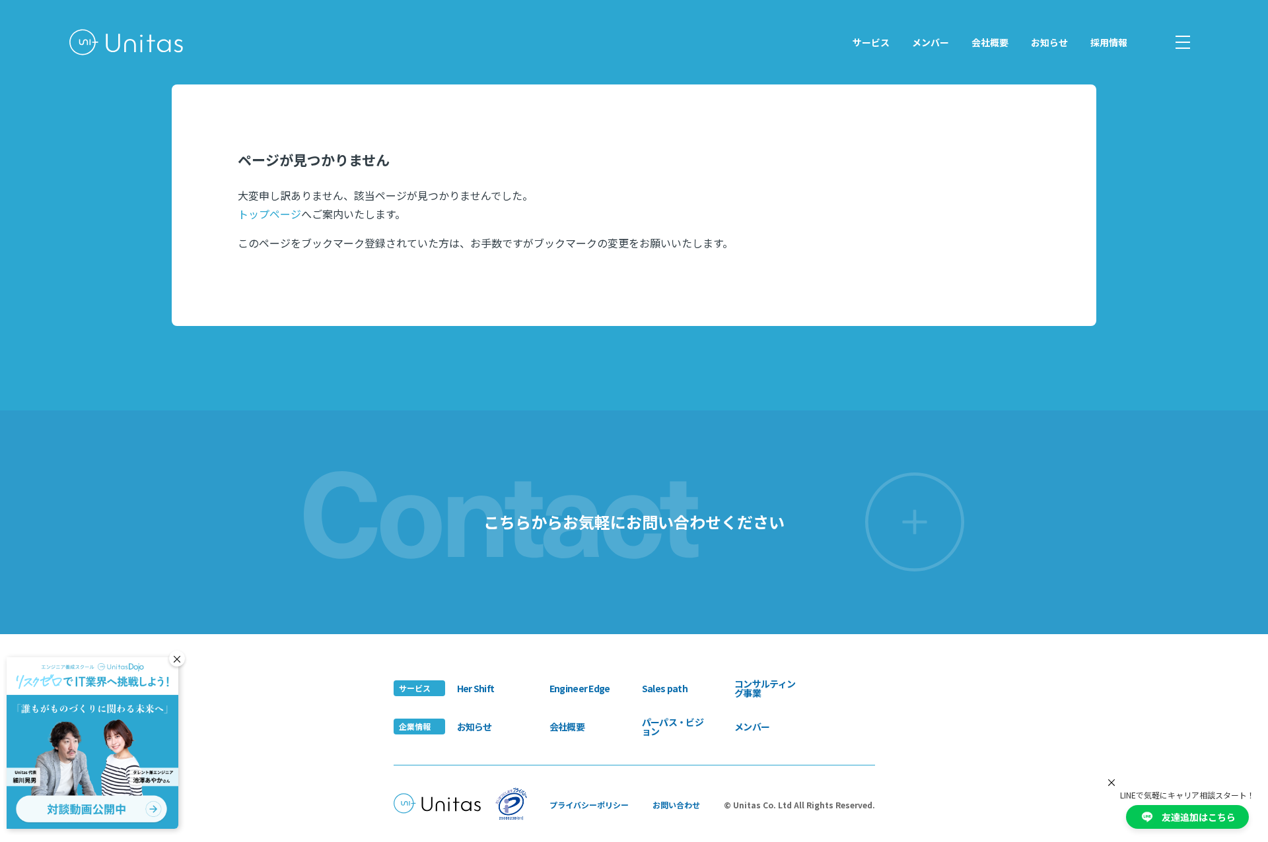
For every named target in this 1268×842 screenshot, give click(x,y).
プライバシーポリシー (589, 804)
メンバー (930, 42)
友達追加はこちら (1199, 817)
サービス (871, 42)
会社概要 (989, 42)
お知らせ (1049, 42)
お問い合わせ (676, 804)
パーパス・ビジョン (672, 726)
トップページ (269, 214)
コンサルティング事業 (764, 688)
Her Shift (476, 688)
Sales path (664, 688)
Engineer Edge (579, 688)
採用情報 (1108, 42)
